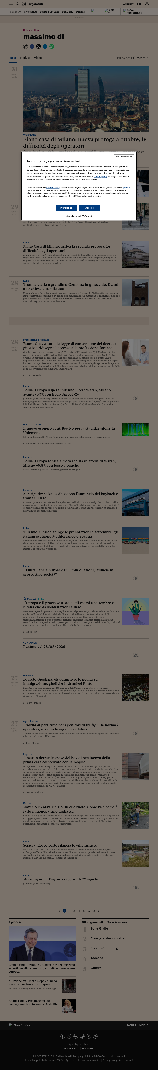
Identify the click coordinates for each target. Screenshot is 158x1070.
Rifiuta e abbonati (124, 156)
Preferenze (66, 207)
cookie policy (100, 176)
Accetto (89, 207)
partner (126, 187)
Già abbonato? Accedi (79, 215)
